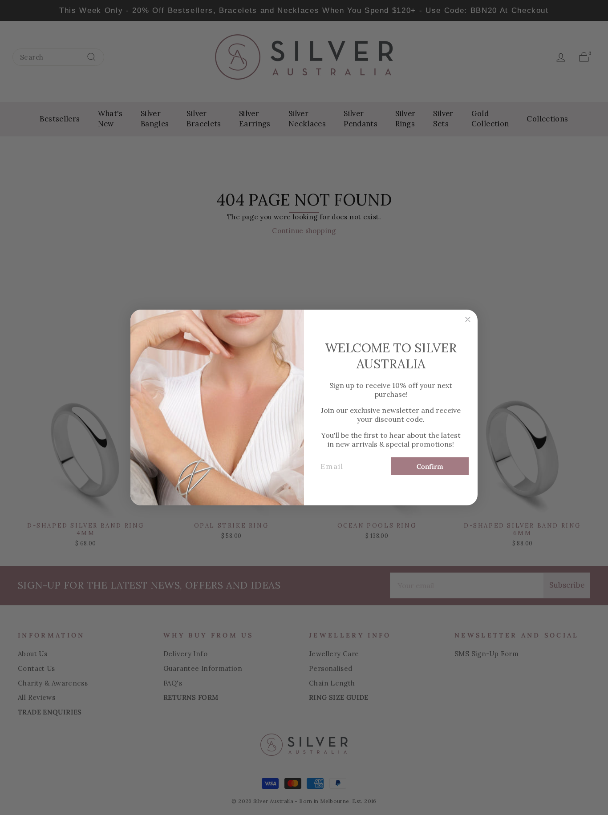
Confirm (430, 466)
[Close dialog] (467, 319)
